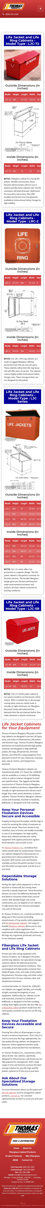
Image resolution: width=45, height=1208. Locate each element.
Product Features (13, 1156)
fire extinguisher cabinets (16, 923)
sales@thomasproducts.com (25, 1175)
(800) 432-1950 (12, 14)
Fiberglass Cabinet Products (22, 1152)
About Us (27, 1148)
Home (16, 1148)
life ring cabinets (9, 1092)
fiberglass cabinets (17, 926)
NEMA (15, 1160)
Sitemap (22, 1203)
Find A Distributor (23, 1141)
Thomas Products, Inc (13, 847)
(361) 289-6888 (28, 1169)
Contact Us (27, 1160)
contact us (15, 1095)
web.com (41, 1205)
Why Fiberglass (33, 1156)
